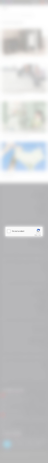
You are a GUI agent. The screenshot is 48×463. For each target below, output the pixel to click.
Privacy (35, 235)
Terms (39, 235)
